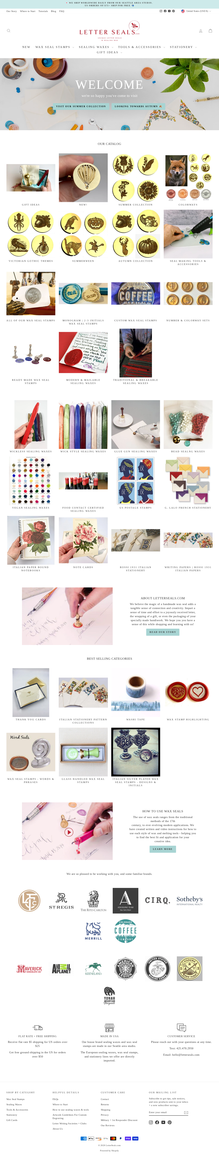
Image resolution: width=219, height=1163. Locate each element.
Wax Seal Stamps (53, 47)
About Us (58, 1128)
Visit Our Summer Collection (81, 106)
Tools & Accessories (140, 47)
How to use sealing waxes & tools (71, 1109)
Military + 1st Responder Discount (119, 1120)
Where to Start (27, 11)
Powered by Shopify (109, 1150)
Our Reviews (108, 1125)
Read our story (163, 632)
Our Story (11, 11)
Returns (105, 1104)
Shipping (105, 1109)
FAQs (56, 1099)
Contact (105, 1099)
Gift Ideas (108, 52)
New (26, 47)
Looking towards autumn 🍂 (138, 106)
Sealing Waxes (95, 47)
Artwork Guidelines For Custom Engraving (70, 1116)
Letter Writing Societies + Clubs (69, 1123)
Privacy (105, 1115)
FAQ (61, 11)
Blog (53, 11)
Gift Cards (11, 1120)
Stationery (182, 47)
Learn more (163, 849)
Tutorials (43, 11)
